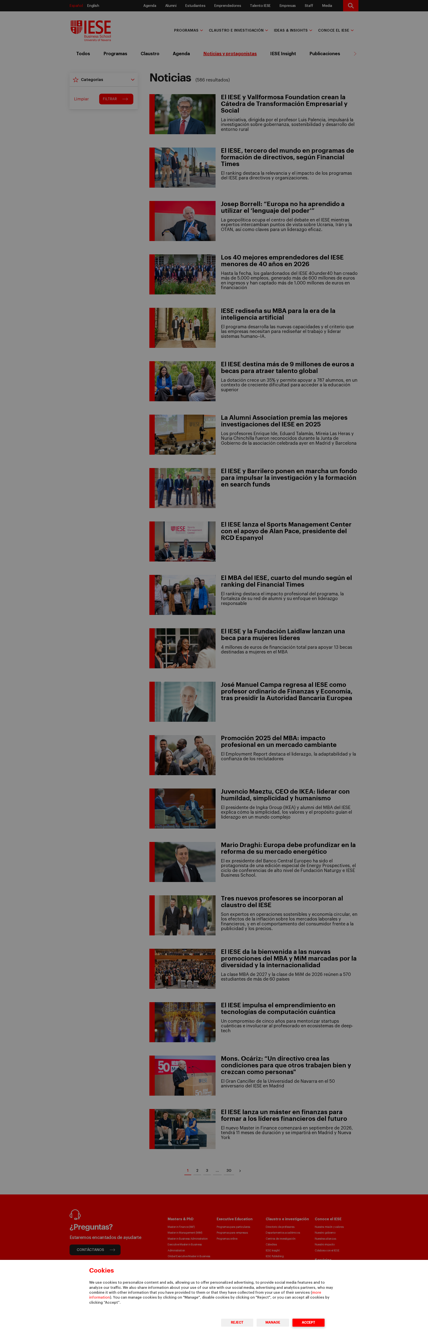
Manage (272, 1322)
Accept (308, 1322)
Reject (237, 1322)
